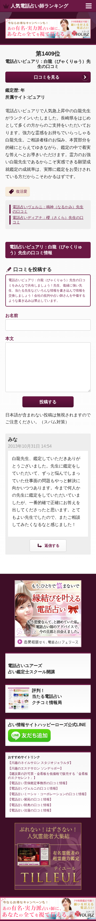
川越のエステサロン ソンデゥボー (35, 768)
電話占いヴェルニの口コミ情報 (33, 788)
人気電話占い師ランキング (39, 6)
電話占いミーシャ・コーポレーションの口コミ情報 (48, 794)
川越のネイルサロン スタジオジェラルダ (40, 763)
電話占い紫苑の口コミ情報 (30, 799)
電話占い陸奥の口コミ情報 (30, 805)
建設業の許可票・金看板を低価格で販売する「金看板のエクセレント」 (48, 775)
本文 (9, 338)
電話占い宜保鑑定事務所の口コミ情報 (38, 783)
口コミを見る (46, 77)
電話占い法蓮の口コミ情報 (30, 810)
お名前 (11, 315)
